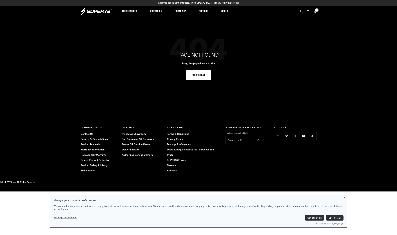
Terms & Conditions (178, 134)
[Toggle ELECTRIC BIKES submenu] (141, 11)
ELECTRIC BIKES (129, 11)
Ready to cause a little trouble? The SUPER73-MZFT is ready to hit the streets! (199, 2)
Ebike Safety (88, 170)
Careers (171, 165)
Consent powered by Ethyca (328, 224)
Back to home (198, 75)
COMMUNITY (180, 11)
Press (170, 155)
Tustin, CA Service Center (136, 144)
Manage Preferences (179, 144)
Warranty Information (93, 149)
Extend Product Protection (95, 160)
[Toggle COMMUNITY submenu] (191, 11)
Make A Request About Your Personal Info (190, 149)
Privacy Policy (175, 139)
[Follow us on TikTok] (312, 136)
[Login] (308, 11)
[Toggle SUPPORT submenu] (213, 11)
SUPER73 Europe (176, 160)
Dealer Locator (130, 149)
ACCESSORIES (156, 11)
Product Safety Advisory (94, 165)
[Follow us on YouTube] (303, 136)
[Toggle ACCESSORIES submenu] (167, 11)
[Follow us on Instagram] (295, 136)
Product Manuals (90, 144)
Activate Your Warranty (93, 155)
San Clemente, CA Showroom (138, 139)
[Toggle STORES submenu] (232, 11)
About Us (172, 170)
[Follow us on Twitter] (286, 136)
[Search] (301, 11)
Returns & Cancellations (94, 139)
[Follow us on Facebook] (278, 136)
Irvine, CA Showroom (134, 134)
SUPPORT (203, 11)
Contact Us (87, 134)
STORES (224, 11)
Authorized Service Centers (137, 155)
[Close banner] (345, 196)
